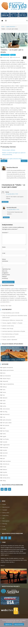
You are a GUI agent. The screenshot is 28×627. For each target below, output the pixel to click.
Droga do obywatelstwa (8, 384)
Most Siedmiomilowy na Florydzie (10, 334)
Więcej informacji (18, 624)
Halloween (4, 398)
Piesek (3, 428)
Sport (3, 458)
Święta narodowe (6, 461)
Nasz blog (4, 411)
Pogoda (4, 436)
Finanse (4, 392)
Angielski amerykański (7, 367)
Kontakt (4, 529)
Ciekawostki (5, 381)
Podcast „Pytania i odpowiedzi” (9, 339)
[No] (26, 622)
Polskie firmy (5, 515)
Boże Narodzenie (6, 375)
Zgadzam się (8, 624)
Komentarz (5, 232)
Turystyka (4, 510)
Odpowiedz (5, 202)
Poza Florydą (5, 439)
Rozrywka (4, 450)
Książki (4, 403)
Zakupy (4, 480)
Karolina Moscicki (16, 57)
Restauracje (5, 447)
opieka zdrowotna (14, 158)
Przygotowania (5, 444)
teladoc (20, 158)
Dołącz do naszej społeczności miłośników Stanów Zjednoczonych (14, 316)
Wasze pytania (5, 521)
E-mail (3, 253)
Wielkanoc (4, 469)
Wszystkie (13, 54)
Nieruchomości (6, 414)
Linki (3, 518)
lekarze (7, 158)
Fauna (3, 389)
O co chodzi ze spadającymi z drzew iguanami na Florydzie (24, 161)
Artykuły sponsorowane (8, 370)
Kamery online (5, 512)
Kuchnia (4, 406)
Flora (3, 395)
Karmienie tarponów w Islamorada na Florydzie (13, 331)
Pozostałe (4, 442)
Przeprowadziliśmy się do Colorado (10, 313)
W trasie (4, 466)
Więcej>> (3, 565)
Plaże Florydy (5, 431)
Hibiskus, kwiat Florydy (7, 328)
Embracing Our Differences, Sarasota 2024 (12, 320)
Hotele (3, 400)
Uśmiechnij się (5, 464)
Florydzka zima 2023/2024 (8, 336)
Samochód (4, 453)
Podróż (4, 433)
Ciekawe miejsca (6, 378)
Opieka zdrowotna (5, 54)
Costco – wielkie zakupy (5, 161)
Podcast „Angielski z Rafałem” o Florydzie (12, 323)
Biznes (3, 373)
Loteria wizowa (6, 409)
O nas (3, 417)
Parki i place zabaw (6, 422)
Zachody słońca (6, 477)
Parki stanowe (5, 425)
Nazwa (3, 247)
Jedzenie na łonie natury (8, 325)
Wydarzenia (5, 475)
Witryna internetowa (5, 260)
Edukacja (4, 386)
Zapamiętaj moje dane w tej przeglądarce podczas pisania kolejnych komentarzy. (6, 273)
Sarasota (4, 455)
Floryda (4, 504)
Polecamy (4, 523)
